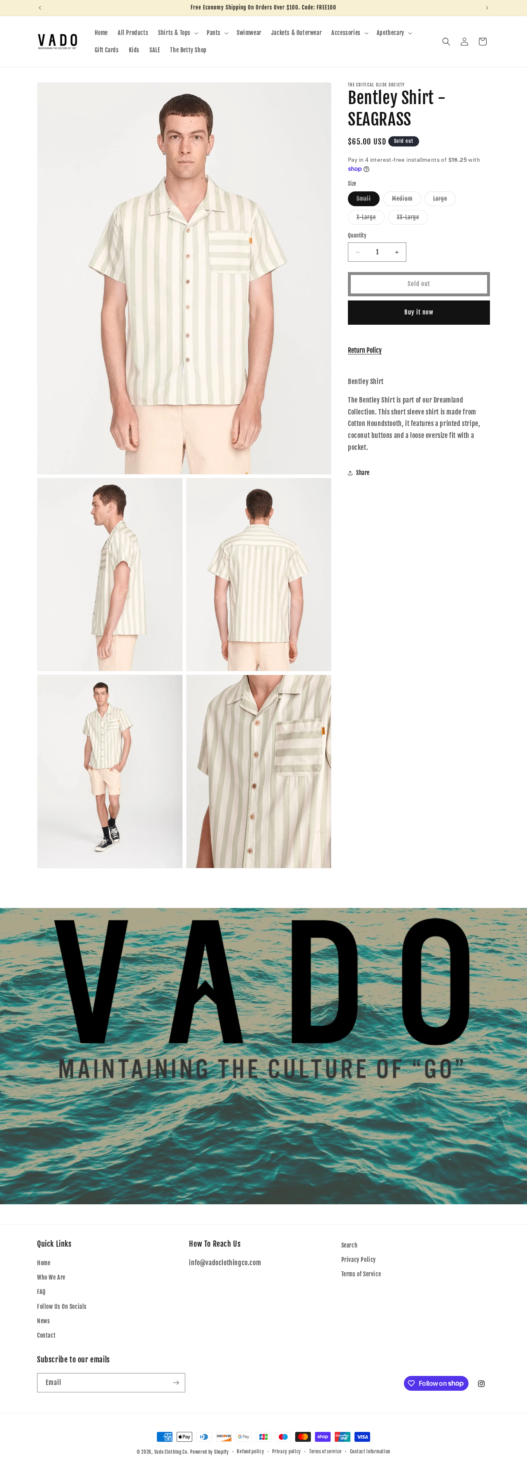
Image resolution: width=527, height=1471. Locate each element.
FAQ (41, 1291)
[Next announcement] (487, 8)
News (43, 1320)
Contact (46, 1335)
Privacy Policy (358, 1259)
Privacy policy (286, 1452)
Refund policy (250, 1452)
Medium (406, 201)
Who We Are (51, 1277)
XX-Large (412, 219)
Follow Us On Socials (62, 1306)
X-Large (371, 219)
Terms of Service (361, 1274)
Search (349, 1245)
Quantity (357, 236)
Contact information (370, 1452)
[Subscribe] (176, 1382)
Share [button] (363, 472)
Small (368, 201)
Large (444, 201)
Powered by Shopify (209, 1452)
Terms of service (325, 1452)
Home (43, 1262)
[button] (177, 33)
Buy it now (419, 313)
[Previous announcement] (40, 8)
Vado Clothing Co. (171, 1452)
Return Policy (365, 350)
